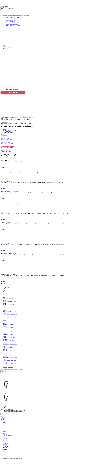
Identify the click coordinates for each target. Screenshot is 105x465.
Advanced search (6, 423)
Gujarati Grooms (12, 311)
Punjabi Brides (6, 327)
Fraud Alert (5, 439)
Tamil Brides (5, 334)
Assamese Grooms (13, 357)
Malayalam (8, 20)
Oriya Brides (5, 324)
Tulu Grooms (10, 367)
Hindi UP (12, 22)
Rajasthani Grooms (14, 331)
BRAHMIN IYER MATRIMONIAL (10, 130)
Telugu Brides (5, 337)
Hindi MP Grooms (13, 344)
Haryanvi (16, 24)
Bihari (7, 17)
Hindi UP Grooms (13, 340)
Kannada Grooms (13, 314)
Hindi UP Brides (6, 340)
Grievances (5, 447)
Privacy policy (5, 443)
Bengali (11, 17)
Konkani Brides (6, 347)
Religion (13, 15)
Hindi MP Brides (6, 344)
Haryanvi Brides (6, 353)
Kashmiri (12, 25)
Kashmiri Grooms (13, 360)
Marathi (11, 20)
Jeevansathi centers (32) (7, 435)
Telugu (7, 22)
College (27, 15)
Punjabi (7, 21)
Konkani (7, 24)
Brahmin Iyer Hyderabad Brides (7, 142)
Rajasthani (12, 21)
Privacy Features (6, 445)
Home (4, 422)
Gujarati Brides (6, 311)
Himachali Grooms (14, 350)
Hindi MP (16, 22)
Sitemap (4, 425)
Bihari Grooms (11, 298)
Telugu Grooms (12, 337)
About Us (5, 438)
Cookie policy (5, 444)
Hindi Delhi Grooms (15, 304)
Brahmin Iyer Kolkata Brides (6, 148)
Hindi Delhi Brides (6, 304)
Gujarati (11, 18)
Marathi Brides (6, 321)
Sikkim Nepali (17, 25)
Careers (4, 431)
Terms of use (5, 440)
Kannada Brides (6, 314)
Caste (10, 15)
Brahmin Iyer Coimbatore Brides (7, 144)
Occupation (19, 15)
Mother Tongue (6, 15)
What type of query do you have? (6, 409)
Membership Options (7, 430)
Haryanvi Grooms (13, 353)
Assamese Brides (6, 357)
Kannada (16, 18)
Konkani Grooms (13, 347)
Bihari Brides (5, 298)
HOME (4, 129)
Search (2, 9)
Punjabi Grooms (12, 327)
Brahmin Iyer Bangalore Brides (7, 140)
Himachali (12, 24)
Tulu (6, 26)
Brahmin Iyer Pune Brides (6, 146)
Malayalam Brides (6, 317)
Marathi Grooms (12, 321)
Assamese (7, 25)
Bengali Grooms (12, 301)
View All (2, 134)
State (22, 15)
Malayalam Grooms (14, 317)
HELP (4, 48)
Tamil (15, 21)
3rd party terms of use (7, 441)
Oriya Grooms (11, 324)
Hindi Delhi (16, 17)
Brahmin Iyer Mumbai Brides (6, 139)
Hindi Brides (5, 308)
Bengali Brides (6, 301)
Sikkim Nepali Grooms (16, 363)
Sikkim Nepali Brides (7, 363)
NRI (24, 15)
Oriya (15, 20)
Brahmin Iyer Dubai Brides (6, 150)
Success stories (6, 424)
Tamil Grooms (11, 334)
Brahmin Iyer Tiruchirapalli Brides (7, 147)
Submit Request (4, 413)
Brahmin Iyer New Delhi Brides (7, 143)
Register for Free (13, 92)
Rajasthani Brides (6, 331)
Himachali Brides (6, 350)
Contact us (5, 434)
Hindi (7, 18)
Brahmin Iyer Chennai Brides (6, 138)
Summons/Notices (6, 446)
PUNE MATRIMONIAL (8, 131)
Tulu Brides (5, 367)
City (16, 15)
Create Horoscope (6, 426)
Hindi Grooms (11, 308)
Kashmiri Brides (6, 360)
